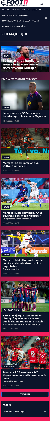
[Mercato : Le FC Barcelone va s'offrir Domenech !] (25, 144)
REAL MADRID (8, 15)
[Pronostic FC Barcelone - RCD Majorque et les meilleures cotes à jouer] (25, 352)
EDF (23, 10)
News (6, 56)
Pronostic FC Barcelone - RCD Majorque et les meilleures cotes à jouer (24, 375)
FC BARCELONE (21, 15)
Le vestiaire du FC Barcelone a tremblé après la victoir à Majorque (25, 114)
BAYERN (5, 26)
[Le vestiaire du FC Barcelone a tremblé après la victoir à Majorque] (25, 95)
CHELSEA (26, 21)
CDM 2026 (16, 10)
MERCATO (6, 10)
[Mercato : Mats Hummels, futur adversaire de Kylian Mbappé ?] (25, 194)
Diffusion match (11, 310)
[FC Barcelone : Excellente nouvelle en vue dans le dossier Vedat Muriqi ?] (25, 59)
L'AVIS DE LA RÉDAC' (18, 26)
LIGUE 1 (35, 10)
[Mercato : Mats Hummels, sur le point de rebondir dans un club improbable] (25, 243)
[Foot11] (14, 3)
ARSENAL (35, 21)
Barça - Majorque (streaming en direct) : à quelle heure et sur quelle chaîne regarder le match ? (24, 318)
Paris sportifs (10, 366)
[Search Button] (41, 3)
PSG (28, 10)
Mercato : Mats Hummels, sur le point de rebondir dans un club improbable (23, 263)
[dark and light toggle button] (46, 18)
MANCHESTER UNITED (11, 21)
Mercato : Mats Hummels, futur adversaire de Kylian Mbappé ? (22, 214)
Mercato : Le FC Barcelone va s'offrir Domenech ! (21, 164)
